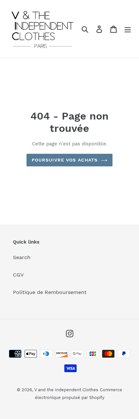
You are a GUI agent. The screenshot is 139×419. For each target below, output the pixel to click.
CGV (18, 275)
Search (21, 257)
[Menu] (128, 29)
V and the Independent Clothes (66, 389)
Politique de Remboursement (50, 292)
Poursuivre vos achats (65, 159)
